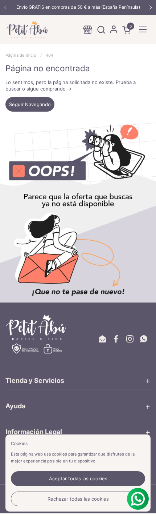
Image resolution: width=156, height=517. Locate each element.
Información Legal (33, 432)
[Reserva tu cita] (87, 29)
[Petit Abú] (27, 29)
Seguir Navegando (30, 104)
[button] (101, 29)
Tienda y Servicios (34, 380)
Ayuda (15, 406)
